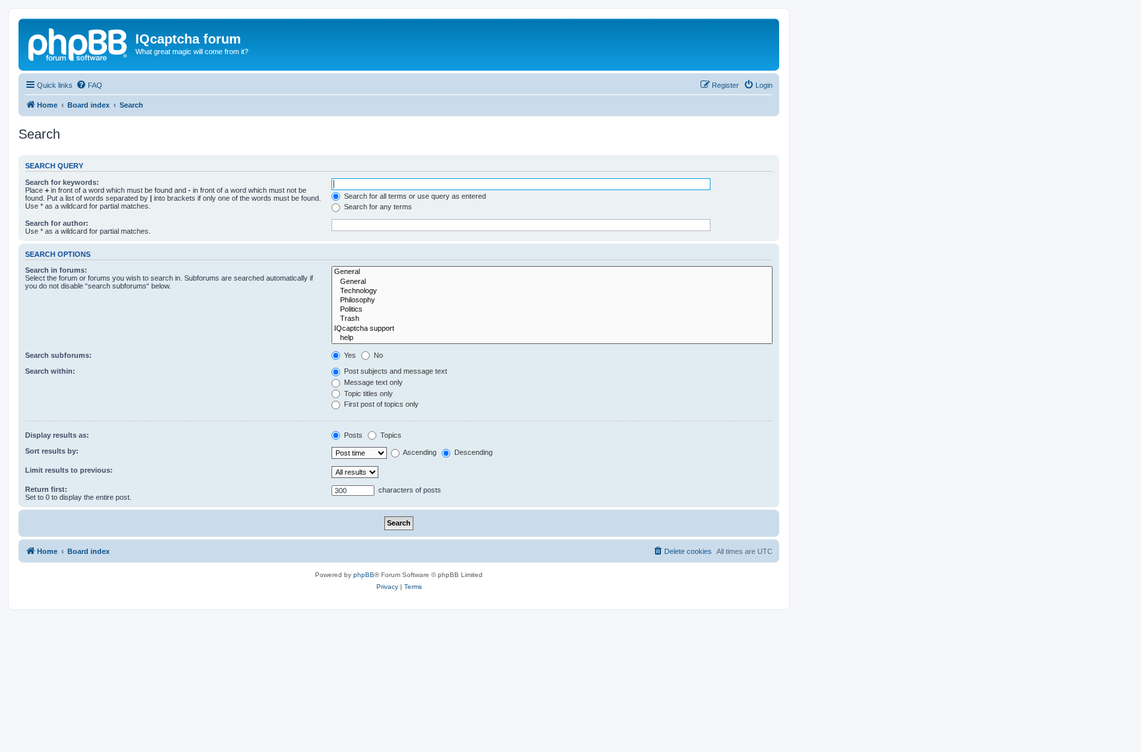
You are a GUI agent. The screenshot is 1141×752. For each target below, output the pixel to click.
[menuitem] (89, 85)
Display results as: (57, 435)
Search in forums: (56, 270)
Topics (389, 435)
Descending (472, 452)
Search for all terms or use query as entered (414, 196)
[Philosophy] (552, 300)
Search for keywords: (62, 182)
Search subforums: (58, 355)
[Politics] (552, 309)
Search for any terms (377, 207)
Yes (349, 355)
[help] (552, 338)
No (377, 355)
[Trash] (552, 319)
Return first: (46, 489)
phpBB (363, 574)
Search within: (50, 371)
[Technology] (552, 291)
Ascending (418, 452)
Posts (352, 435)
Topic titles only (367, 393)
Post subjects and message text (394, 371)
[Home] (78, 43)
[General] (552, 272)
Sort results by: (52, 451)
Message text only (372, 382)
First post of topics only (380, 404)
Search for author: (56, 223)
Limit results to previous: (69, 470)
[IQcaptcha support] (552, 328)
